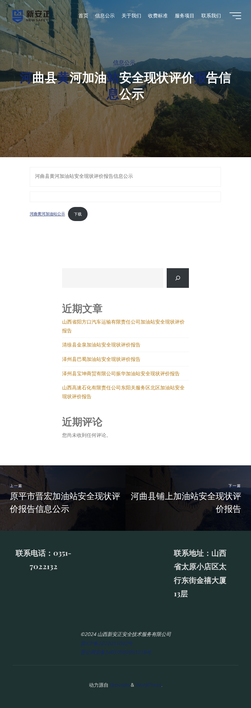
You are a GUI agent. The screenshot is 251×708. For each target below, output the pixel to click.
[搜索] (178, 278)
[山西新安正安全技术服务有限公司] (31, 15)
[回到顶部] (225, 682)
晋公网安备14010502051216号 (115, 652)
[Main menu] (235, 15)
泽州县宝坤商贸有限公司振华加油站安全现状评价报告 (121, 373)
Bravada (119, 685)
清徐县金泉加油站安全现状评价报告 (101, 345)
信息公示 (124, 62)
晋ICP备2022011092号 (106, 643)
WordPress (148, 685)
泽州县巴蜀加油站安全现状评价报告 (102, 359)
